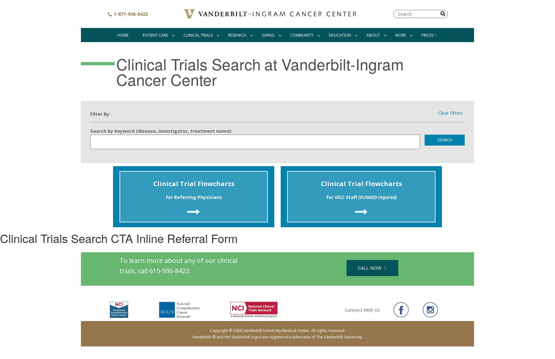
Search (445, 140)
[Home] (270, 14)
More (400, 35)
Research (237, 35)
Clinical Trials (198, 35)
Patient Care (155, 35)
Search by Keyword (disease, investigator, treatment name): (161, 131)
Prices (427, 35)
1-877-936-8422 (130, 14)
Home (122, 35)
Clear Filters (450, 113)
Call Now (370, 268)
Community (301, 35)
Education (340, 35)
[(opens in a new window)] (401, 310)
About (373, 35)
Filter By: (100, 114)
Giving (268, 35)
